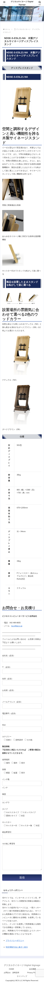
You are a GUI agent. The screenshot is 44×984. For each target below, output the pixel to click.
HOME (11, 969)
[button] (39, 556)
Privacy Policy (32, 973)
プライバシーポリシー (15, 940)
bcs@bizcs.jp (16, 626)
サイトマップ (22, 976)
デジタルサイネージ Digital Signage (22, 3)
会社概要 (32, 969)
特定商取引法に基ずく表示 (17, 947)
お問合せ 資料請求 (11, 973)
